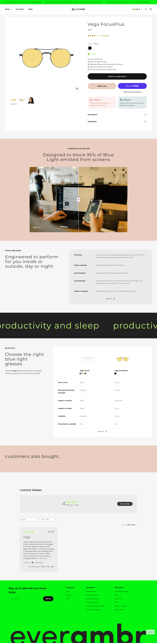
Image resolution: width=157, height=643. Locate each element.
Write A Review (125, 504)
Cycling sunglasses (92, 602)
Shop (7, 9)
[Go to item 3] (30, 100)
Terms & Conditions (121, 606)
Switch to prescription (117, 76)
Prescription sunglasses (93, 609)
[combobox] (29, 519)
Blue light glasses (91, 591)
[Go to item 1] (13, 100)
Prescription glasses (92, 595)
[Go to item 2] (22, 100)
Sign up (48, 599)
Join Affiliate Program (121, 591)
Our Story (20, 9)
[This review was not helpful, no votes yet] (52, 566)
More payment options (132, 92)
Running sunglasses (92, 599)
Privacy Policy (119, 609)
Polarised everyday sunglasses (95, 606)
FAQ (116, 602)
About (116, 595)
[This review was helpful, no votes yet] (48, 566)
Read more (43, 558)
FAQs (30, 9)
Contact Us (118, 599)
